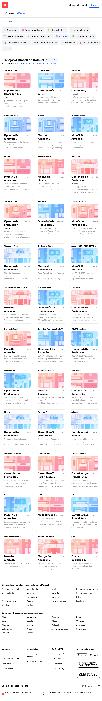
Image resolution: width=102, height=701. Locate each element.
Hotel (4, 597)
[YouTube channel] (17, 686)
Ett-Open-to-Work (45, 246)
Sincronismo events (46, 370)
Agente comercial (10, 589)
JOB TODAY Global (35, 661)
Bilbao (54, 621)
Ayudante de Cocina (84, 36)
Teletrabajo (32, 597)
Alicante (30, 629)
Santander (81, 629)
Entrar (94, 5)
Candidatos (7, 668)
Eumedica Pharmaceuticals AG (51, 329)
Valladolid (56, 625)
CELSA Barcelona (78, 329)
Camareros (12, 30)
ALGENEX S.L (9, 370)
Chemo (7, 412)
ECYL (40, 495)
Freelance (80, 601)
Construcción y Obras (41, 36)
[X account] (22, 686)
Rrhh (78, 597)
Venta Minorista (81, 30)
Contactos (57, 663)
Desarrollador (8, 593)
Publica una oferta (10, 658)
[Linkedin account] (26, 686)
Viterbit (7, 156)
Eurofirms (56, 597)
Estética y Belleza (15, 36)
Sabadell (6, 632)
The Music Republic (12, 329)
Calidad (5, 605)
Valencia (55, 617)
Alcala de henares (59, 629)
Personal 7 (42, 412)
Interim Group (44, 453)
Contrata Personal (78, 5)
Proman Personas (78, 453)
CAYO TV (75, 536)
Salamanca (7, 629)
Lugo (78, 617)
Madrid (5, 617)
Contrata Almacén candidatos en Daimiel (36, 63)
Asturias (30, 601)
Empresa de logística (46, 536)
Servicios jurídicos (84, 593)
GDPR (88, 692)
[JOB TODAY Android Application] (94, 654)
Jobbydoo (75, 70)
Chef (53, 589)
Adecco (41, 115)
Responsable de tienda (87, 589)
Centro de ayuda (60, 668)
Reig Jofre (42, 201)
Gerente (55, 593)
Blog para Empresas (11, 663)
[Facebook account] (12, 686)
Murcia (30, 625)
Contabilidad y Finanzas (18, 42)
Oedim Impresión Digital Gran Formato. (16, 288)
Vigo (4, 621)
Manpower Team (11, 246)
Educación (70, 42)
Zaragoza (80, 625)
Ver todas (31, 605)
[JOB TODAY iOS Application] (82, 654)
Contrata (6, 654)
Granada (80, 621)
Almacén (63, 36)
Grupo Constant (11, 115)
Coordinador (33, 589)
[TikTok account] (3, 686)
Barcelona (31, 617)
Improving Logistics (12, 453)
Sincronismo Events (12, 536)
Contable (31, 593)
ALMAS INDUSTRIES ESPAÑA (83, 246)
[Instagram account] (7, 686)
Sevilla (30, 621)
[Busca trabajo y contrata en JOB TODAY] (5, 5)
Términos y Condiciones (73, 692)
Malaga (5, 625)
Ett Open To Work (78, 201)
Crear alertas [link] (51, 60)
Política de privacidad (51, 692)
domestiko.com (10, 70)
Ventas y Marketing (34, 30)
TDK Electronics (44, 287)
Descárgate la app (60, 654)
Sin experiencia (58, 601)
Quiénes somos (59, 658)
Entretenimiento (90, 42)
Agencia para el (9, 601)
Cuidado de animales (47, 42)
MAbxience (76, 370)
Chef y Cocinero (58, 30)
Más (6, 48)
